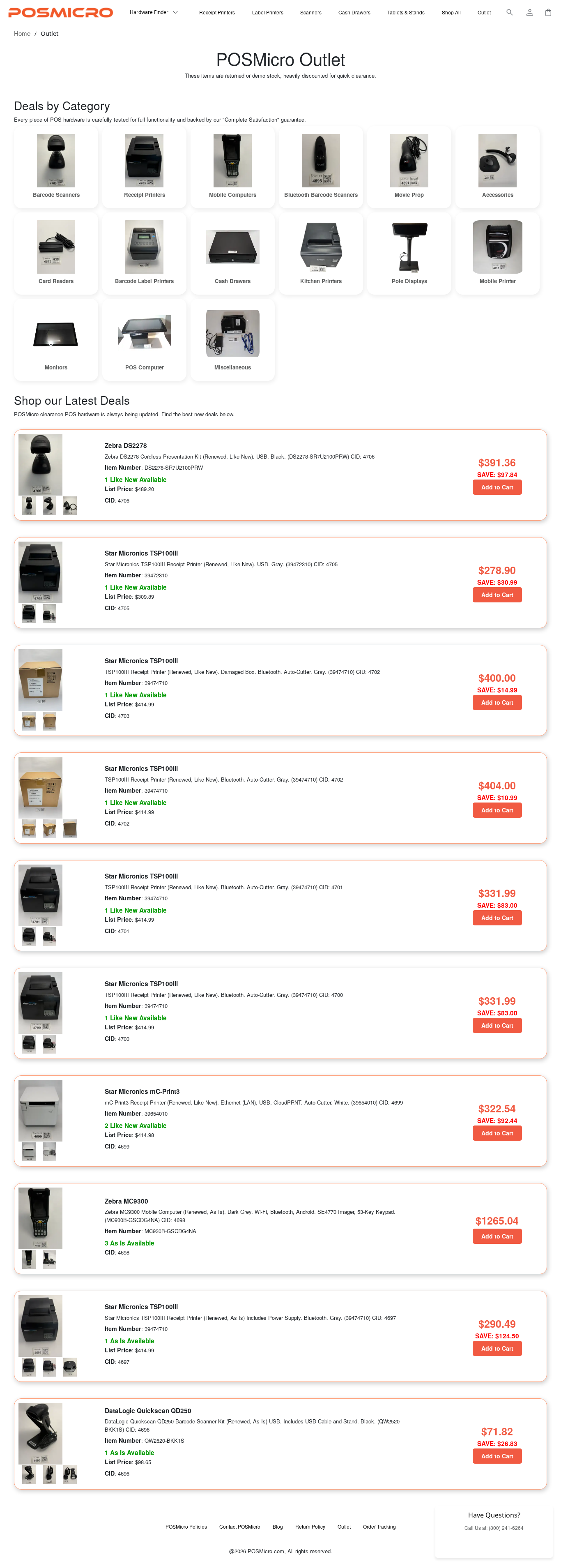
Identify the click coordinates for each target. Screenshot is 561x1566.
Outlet (484, 12)
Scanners (311, 12)
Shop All (451, 12)
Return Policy (310, 1526)
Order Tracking (379, 1526)
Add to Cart (497, 487)
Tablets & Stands (406, 12)
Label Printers (267, 12)
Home (22, 33)
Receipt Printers (217, 12)
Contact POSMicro (239, 1526)
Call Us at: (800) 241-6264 (494, 1527)
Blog (278, 1526)
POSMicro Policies (186, 1526)
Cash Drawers (354, 12)
